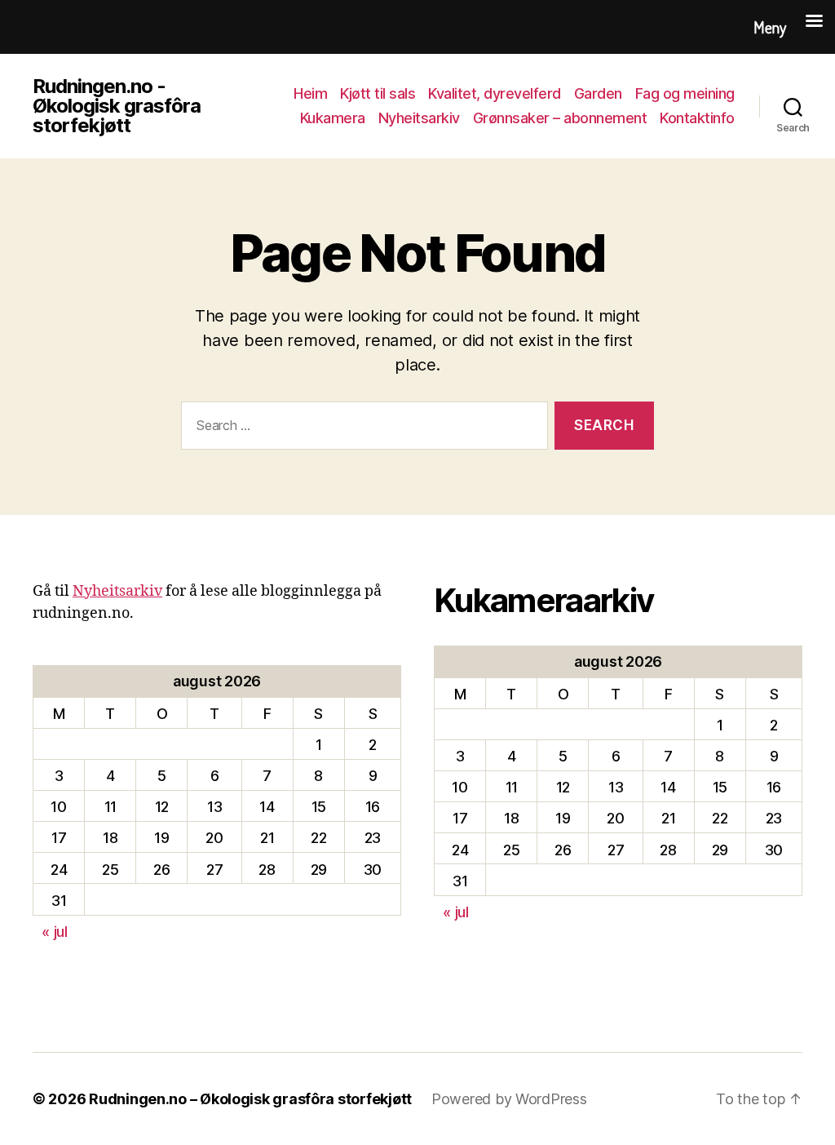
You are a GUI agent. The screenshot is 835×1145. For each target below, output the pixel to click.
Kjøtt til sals (377, 93)
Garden (598, 93)
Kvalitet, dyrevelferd (494, 93)
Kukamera (332, 117)
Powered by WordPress (509, 1098)
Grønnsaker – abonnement (560, 117)
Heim (310, 93)
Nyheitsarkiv (419, 117)
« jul (55, 931)
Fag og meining (685, 93)
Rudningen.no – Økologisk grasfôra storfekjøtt (250, 1098)
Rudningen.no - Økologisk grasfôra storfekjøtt (117, 106)
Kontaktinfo (697, 117)
